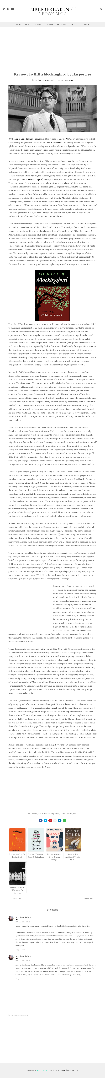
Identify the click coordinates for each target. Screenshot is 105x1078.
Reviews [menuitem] (38, 24)
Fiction (47, 814)
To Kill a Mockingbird (68, 814)
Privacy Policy (72, 1070)
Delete (23, 950)
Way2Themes (42, 1070)
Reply (17, 950)
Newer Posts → (89, 899)
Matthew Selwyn (41, 80)
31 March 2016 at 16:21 (22, 922)
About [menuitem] (27, 24)
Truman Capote (35, 179)
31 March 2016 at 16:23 (22, 961)
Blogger (63, 1070)
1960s (40, 814)
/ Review (34, 814)
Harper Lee (55, 814)
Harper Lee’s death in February (28, 138)
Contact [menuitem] (85, 24)
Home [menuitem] (18, 24)
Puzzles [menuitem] (74, 24)
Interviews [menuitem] (61, 24)
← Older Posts (15, 899)
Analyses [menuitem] (49, 24)
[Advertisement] (52, 50)
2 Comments (67, 80)
